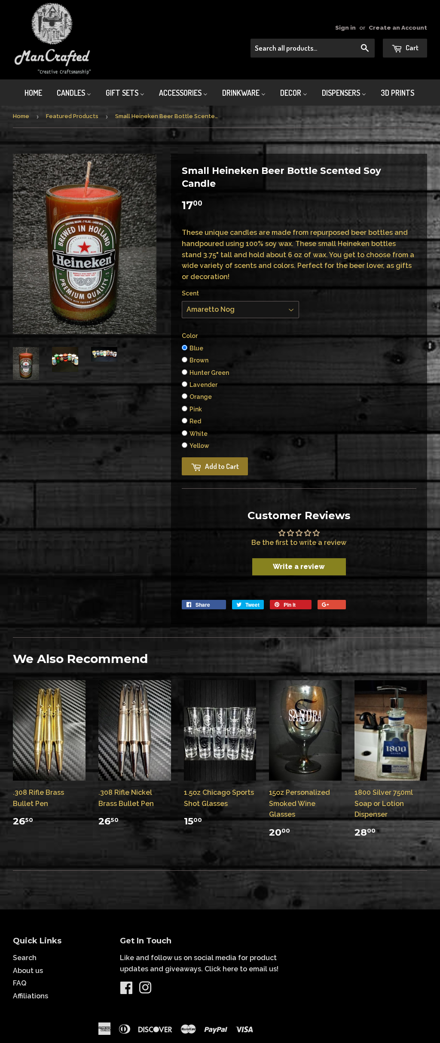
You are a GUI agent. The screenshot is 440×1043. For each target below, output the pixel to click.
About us (28, 971)
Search (25, 958)
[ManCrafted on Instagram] (145, 990)
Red (195, 421)
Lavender (203, 384)
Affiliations (30, 996)
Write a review (299, 567)
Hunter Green (209, 372)
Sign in (345, 27)
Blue (196, 348)
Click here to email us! (241, 969)
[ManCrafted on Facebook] (126, 990)
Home (21, 116)
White (198, 433)
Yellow (199, 445)
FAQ (19, 983)
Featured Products (72, 116)
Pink (195, 409)
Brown (198, 360)
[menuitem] (27, 92)
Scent (190, 293)
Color (190, 335)
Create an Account (398, 27)
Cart (411, 47)
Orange (200, 396)
